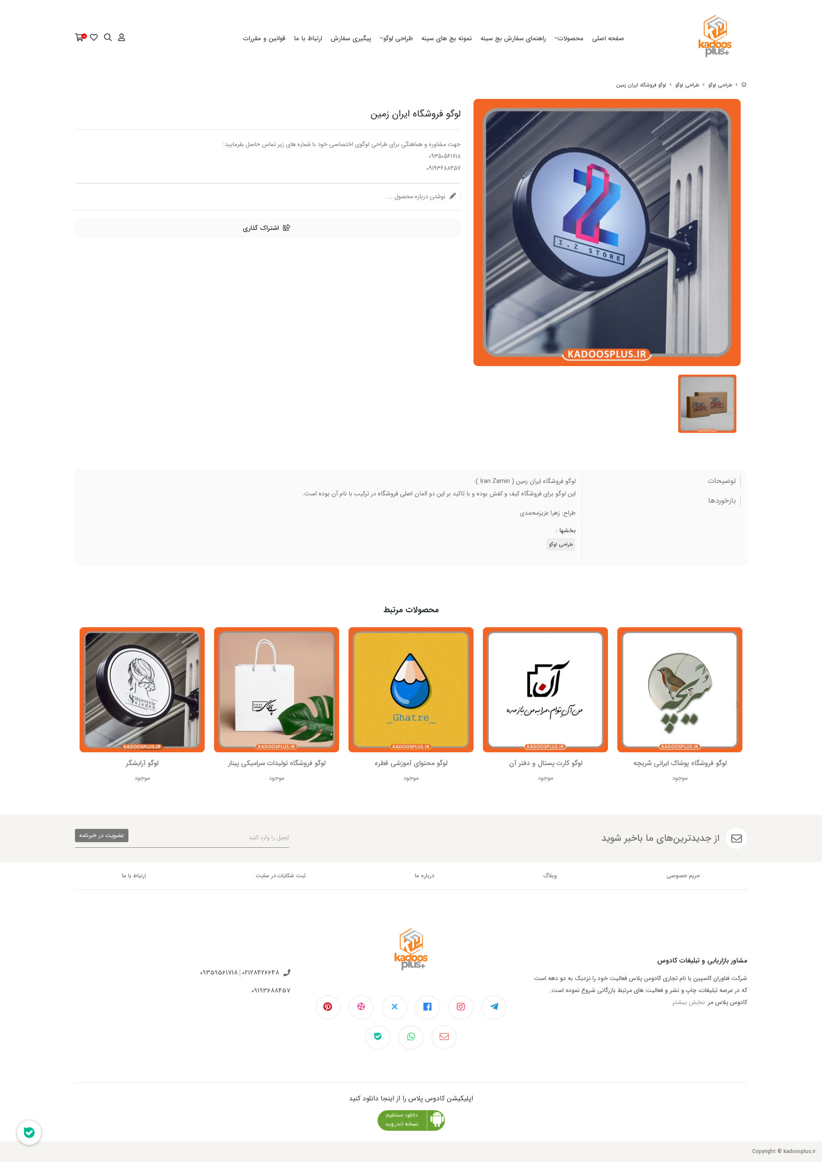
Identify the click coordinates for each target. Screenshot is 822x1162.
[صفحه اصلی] (744, 85)
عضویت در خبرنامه (101, 835)
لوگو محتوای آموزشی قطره (411, 763)
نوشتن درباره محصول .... (416, 196)
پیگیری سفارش (351, 38)
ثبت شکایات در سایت (281, 875)
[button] (85, 704)
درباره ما (424, 875)
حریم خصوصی (683, 875)
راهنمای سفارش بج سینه (513, 38)
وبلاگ (550, 875)
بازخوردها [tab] (722, 501)
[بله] (378, 1037)
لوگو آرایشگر (142, 763)
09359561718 (219, 973)
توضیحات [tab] (722, 481)
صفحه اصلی (608, 38)
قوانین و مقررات (264, 38)
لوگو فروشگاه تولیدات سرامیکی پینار (276, 763)
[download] (411, 1120)
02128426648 (260, 973)
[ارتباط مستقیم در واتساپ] (411, 1037)
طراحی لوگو (398, 38)
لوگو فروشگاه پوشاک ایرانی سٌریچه (680, 763)
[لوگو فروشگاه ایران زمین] (410, 956)
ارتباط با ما (308, 38)
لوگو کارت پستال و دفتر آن (545, 763)
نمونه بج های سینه (446, 38)
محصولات (571, 38)
